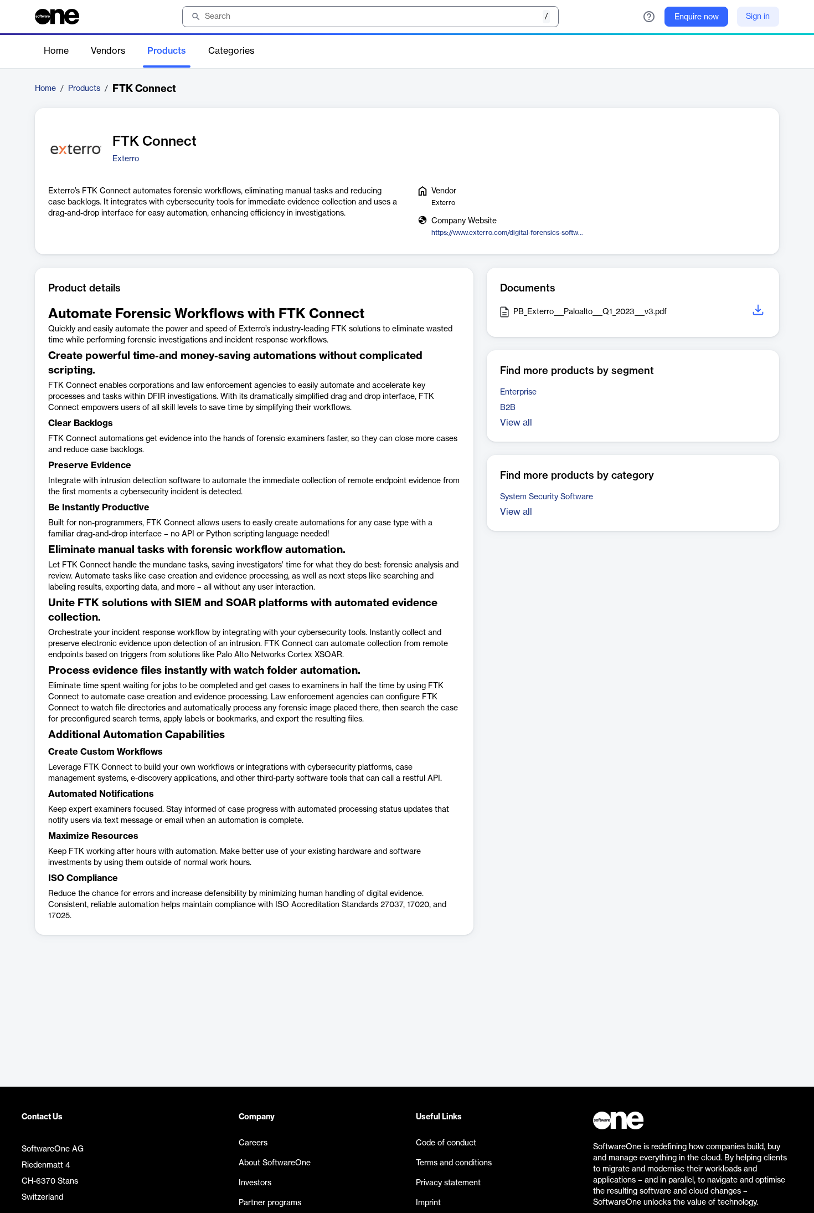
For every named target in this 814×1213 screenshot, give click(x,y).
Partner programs (270, 1203)
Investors (255, 1183)
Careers (253, 1143)
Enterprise (518, 392)
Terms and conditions (454, 1163)
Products (166, 51)
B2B (508, 408)
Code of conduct (446, 1143)
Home (56, 51)
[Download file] (759, 311)
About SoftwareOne (275, 1163)
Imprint (428, 1203)
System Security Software (546, 497)
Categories (231, 51)
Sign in (758, 17)
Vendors (108, 51)
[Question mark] (649, 17)
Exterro (125, 159)
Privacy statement (448, 1183)
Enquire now (696, 17)
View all (516, 422)
